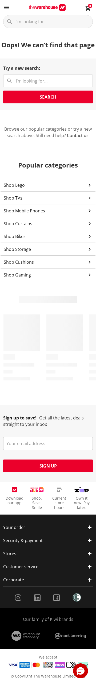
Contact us (78, 135)
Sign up (48, 466)
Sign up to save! (20, 418)
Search (48, 97)
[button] (80, 670)
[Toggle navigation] (6, 7)
